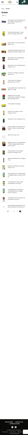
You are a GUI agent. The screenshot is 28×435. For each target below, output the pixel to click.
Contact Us (19, 422)
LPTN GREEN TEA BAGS (14, 104)
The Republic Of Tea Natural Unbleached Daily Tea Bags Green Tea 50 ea (15, 191)
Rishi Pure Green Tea (13, 135)
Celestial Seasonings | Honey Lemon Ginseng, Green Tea (16, 33)
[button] (26, 27)
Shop (2, 8)
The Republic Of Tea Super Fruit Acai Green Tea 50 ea (16, 198)
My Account (9, 422)
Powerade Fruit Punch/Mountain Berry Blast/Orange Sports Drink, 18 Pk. (16, 21)
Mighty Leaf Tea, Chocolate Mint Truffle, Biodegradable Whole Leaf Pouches (16, 144)
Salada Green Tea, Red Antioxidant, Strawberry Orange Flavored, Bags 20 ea (16, 97)
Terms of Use (13, 431)
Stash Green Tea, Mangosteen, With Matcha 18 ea (16, 58)
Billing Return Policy (22, 431)
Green (8, 8)
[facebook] (12, 427)
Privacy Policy (5, 431)
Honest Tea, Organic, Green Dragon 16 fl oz (15, 112)
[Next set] (20, 211)
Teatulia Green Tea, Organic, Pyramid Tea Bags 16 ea (15, 151)
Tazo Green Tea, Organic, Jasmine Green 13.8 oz (15, 81)
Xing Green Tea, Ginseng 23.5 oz (16, 119)
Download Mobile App (14, 433)
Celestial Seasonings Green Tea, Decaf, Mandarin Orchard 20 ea (16, 206)
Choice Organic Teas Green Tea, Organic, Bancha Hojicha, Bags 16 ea (16, 128)
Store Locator (14, 423)
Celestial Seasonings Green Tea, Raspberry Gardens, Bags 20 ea (16, 51)
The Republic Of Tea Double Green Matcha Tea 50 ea (15, 182)
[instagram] (16, 427)
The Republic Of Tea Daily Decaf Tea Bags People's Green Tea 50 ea (16, 175)
